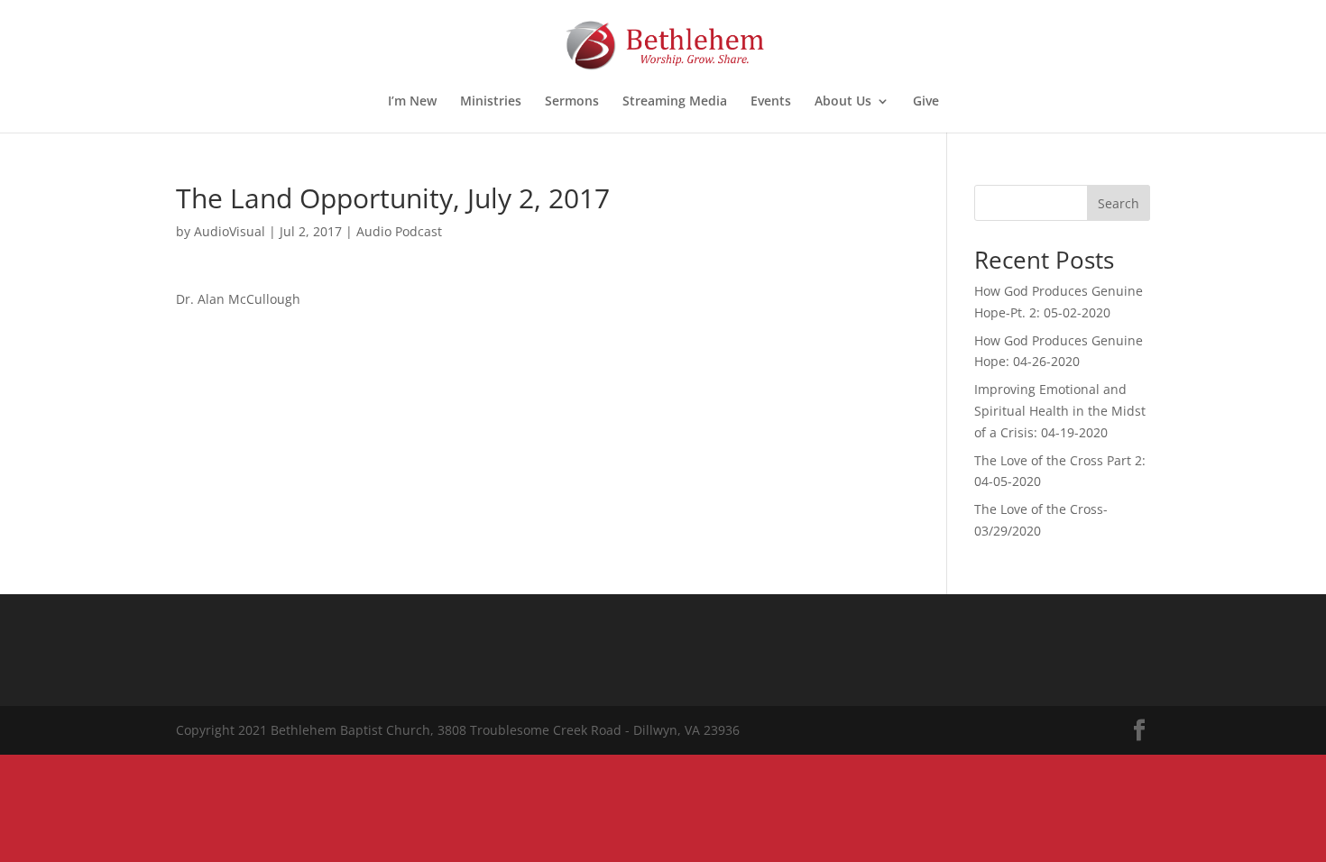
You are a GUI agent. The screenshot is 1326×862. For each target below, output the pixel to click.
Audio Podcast (399, 231)
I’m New (412, 102)
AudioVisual (229, 231)
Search (1118, 203)
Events (770, 102)
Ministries (490, 102)
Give (926, 102)
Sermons (572, 102)
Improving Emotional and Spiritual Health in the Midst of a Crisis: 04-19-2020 (1060, 411)
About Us (843, 102)
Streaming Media (674, 102)
